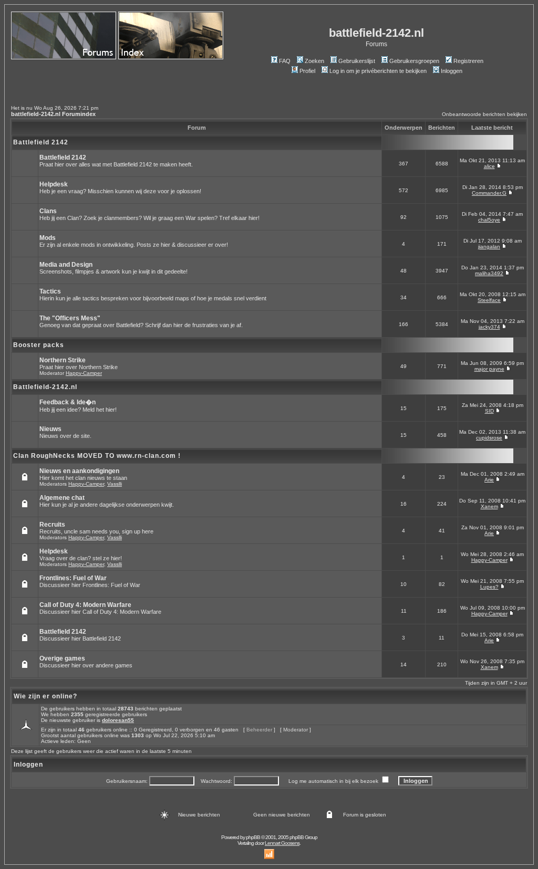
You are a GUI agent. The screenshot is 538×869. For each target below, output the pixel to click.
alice (489, 166)
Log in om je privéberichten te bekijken (378, 71)
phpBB (253, 837)
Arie (489, 480)
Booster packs (38, 345)
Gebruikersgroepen (414, 61)
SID (489, 411)
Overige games (62, 658)
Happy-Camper (84, 373)
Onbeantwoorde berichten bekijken (484, 114)
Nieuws (50, 429)
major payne (489, 369)
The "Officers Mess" (69, 318)
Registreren (468, 61)
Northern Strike (62, 360)
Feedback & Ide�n (67, 402)
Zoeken (314, 61)
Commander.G (489, 193)
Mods (47, 238)
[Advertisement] (72, 77)
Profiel (307, 71)
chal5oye (489, 220)
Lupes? (489, 587)
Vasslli (114, 484)
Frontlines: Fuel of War (73, 578)
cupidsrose (489, 438)
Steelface (489, 300)
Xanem (489, 506)
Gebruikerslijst (356, 61)
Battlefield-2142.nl (45, 387)
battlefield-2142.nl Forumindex (53, 114)
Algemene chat (62, 497)
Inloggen (451, 71)
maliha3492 (489, 273)
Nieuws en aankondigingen (79, 471)
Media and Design (65, 264)
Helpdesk (53, 184)
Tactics (50, 291)
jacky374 (489, 327)
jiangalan (489, 246)
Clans (48, 211)
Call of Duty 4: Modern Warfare (85, 605)
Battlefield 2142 (40, 142)
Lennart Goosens (282, 843)
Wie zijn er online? (45, 696)
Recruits (52, 524)
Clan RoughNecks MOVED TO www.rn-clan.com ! (97, 455)
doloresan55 (118, 720)
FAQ (285, 61)
